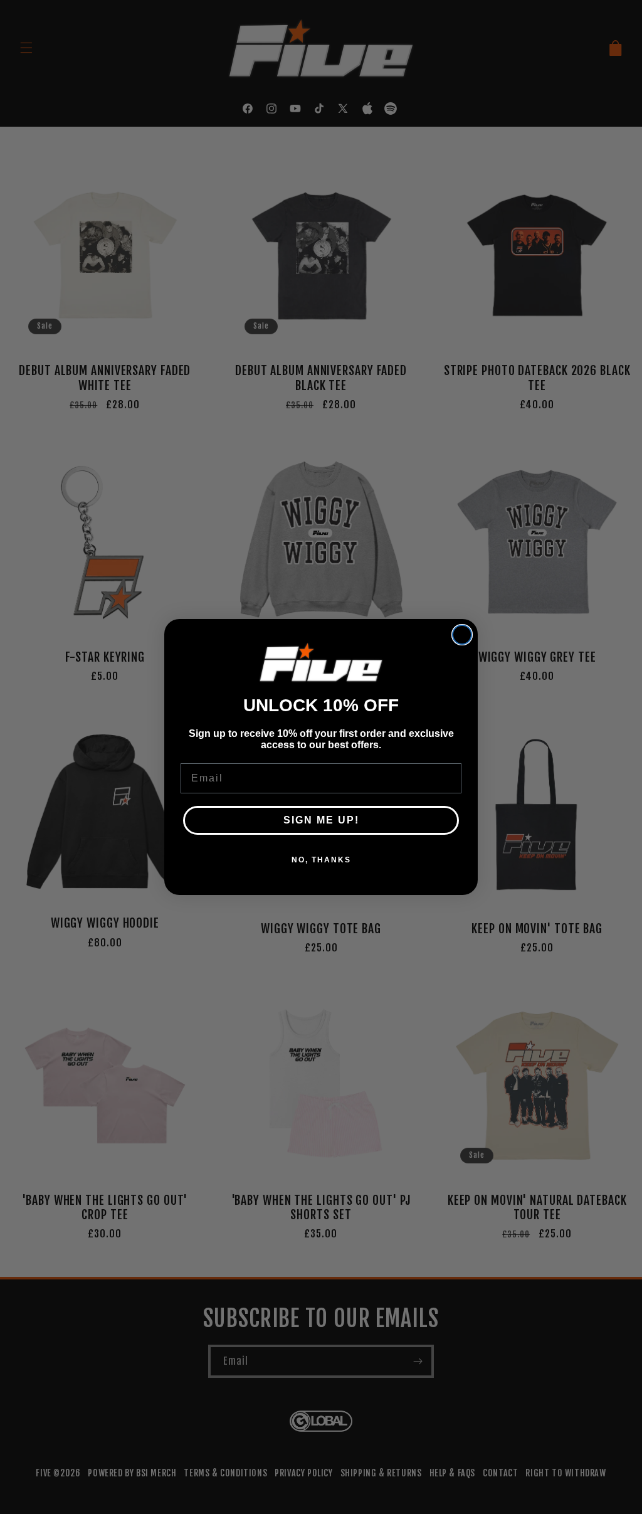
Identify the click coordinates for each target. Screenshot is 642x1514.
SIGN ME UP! (321, 820)
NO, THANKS (321, 859)
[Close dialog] (462, 634)
